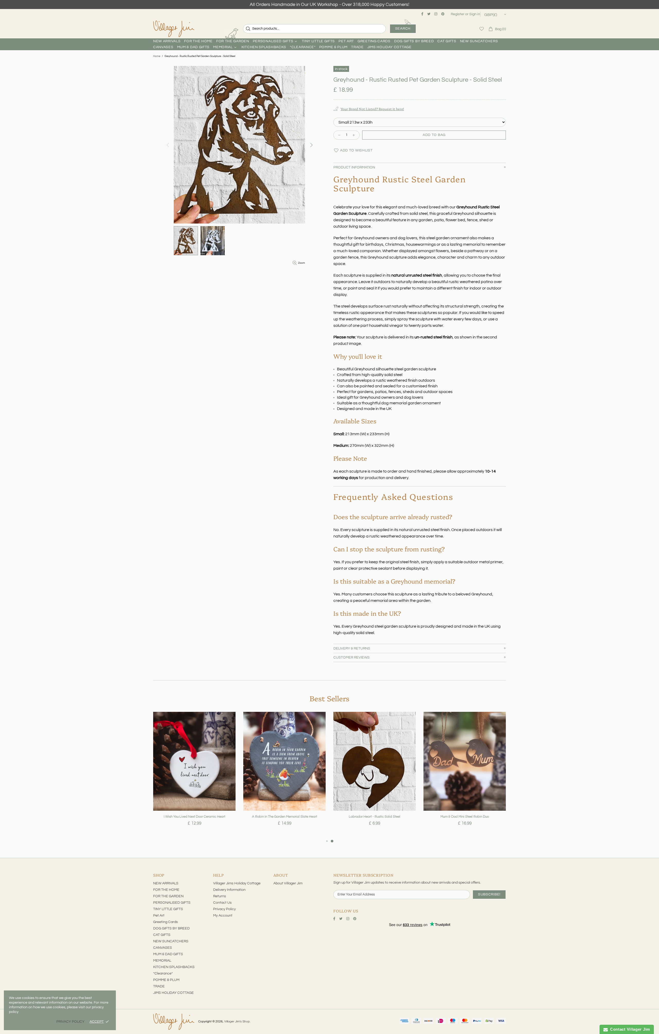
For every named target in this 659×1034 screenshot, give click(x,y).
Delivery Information (229, 890)
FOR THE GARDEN (168, 896)
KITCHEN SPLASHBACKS (174, 967)
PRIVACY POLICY (70, 1021)
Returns (219, 896)
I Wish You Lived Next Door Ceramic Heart (194, 816)
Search (403, 28)
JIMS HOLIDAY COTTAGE (173, 993)
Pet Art (158, 915)
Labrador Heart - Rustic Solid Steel (374, 816)
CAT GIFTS (161, 935)
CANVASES (162, 948)
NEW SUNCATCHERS (170, 941)
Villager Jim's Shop (173, 28)
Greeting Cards (165, 922)
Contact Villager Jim (629, 1029)
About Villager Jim (287, 883)
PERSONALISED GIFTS (171, 902)
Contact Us (222, 902)
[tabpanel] (194, 775)
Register (457, 14)
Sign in (474, 14)
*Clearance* (163, 973)
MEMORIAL (162, 960)
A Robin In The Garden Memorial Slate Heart (284, 816)
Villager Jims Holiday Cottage (237, 883)
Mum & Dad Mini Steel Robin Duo (464, 816)
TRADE (159, 986)
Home (156, 56)
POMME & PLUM (166, 980)
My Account (222, 915)
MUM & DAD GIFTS (168, 954)
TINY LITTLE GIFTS (168, 909)
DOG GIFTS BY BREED (171, 928)
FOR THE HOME (166, 890)
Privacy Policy (224, 909)
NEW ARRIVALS (165, 883)
